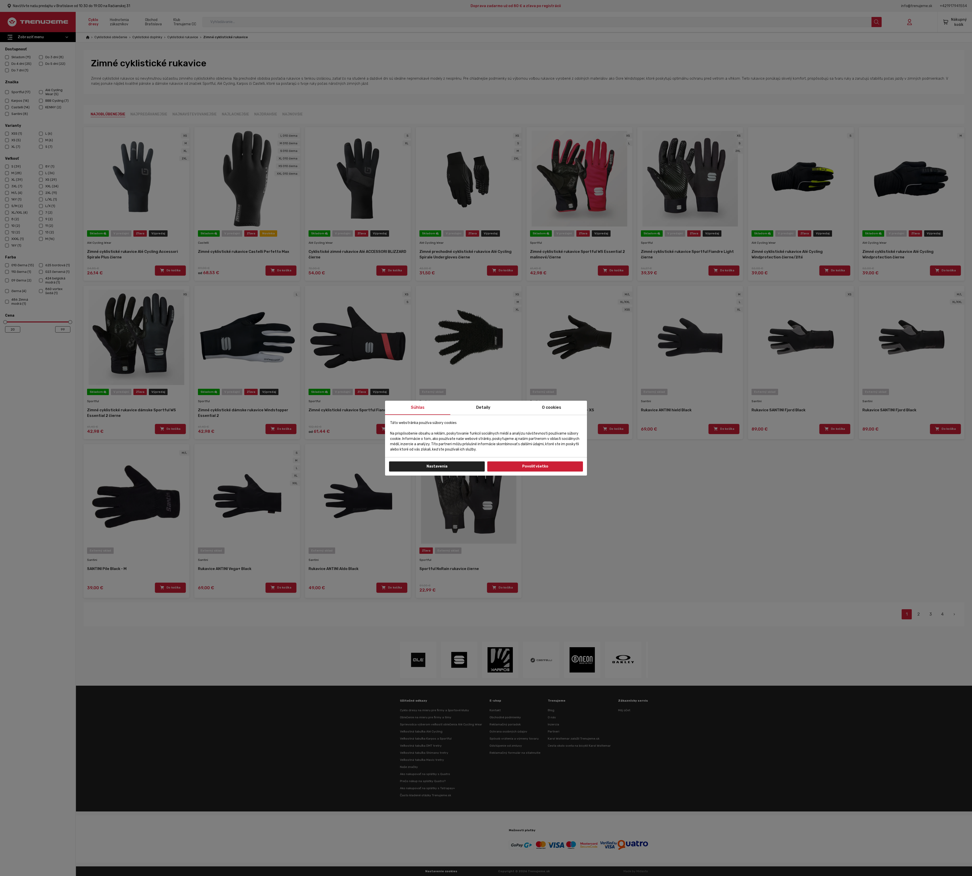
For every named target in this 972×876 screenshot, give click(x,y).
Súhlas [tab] (417, 407)
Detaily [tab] (483, 407)
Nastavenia (437, 466)
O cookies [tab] (551, 407)
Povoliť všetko (535, 466)
